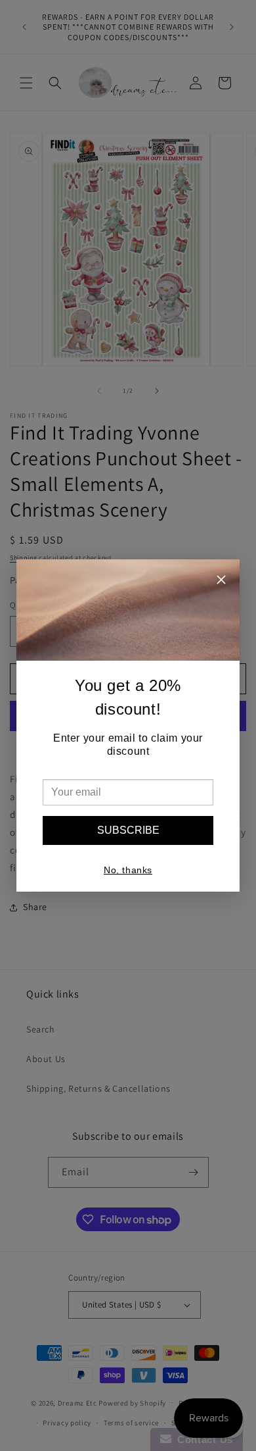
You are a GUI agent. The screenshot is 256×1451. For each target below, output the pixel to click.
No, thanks (128, 870)
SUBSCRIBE (128, 830)
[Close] (221, 581)
